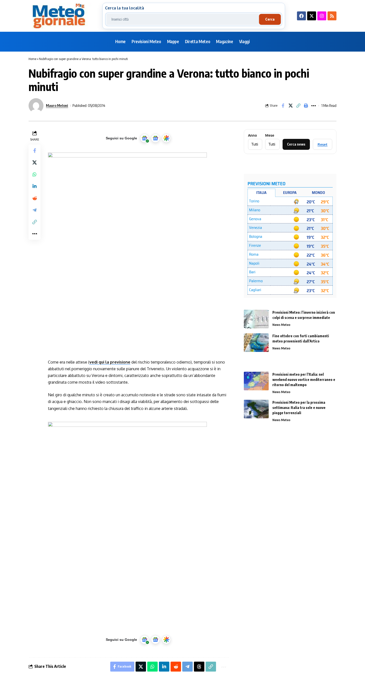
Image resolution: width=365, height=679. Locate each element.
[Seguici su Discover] (166, 138)
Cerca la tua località (124, 7)
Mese (269, 135)
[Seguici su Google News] (155, 138)
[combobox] (183, 19)
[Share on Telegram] (34, 210)
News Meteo (281, 325)
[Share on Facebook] (282, 106)
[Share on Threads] (199, 667)
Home (32, 59)
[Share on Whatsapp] (34, 174)
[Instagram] (321, 15)
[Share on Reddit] (34, 198)
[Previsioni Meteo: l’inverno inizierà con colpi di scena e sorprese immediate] (256, 319)
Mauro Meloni (57, 105)
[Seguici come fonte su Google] (144, 138)
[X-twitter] (311, 15)
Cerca (270, 19)
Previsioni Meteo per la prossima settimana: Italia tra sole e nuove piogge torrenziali (299, 407)
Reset (323, 144)
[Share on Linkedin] (34, 186)
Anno (252, 135)
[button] (298, 106)
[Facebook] (301, 15)
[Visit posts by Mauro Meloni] (36, 105)
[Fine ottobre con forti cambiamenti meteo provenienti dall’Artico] (256, 342)
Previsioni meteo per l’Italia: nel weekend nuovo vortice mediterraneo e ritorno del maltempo (303, 379)
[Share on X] (290, 106)
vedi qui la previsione (109, 362)
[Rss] (332, 15)
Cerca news (296, 144)
